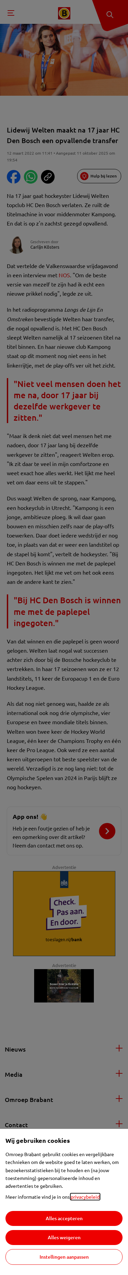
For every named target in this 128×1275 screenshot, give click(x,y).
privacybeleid (85, 1197)
